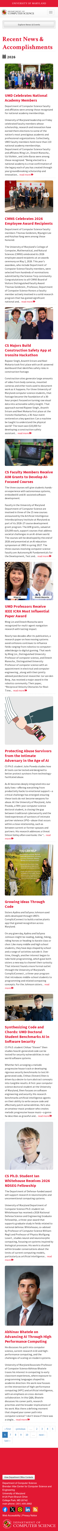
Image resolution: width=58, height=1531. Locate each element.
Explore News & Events (29, 24)
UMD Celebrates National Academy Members (26, 98)
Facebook (5, 1509)
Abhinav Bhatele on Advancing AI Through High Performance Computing (28, 1336)
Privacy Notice (29, 1515)
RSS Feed (35, 1509)
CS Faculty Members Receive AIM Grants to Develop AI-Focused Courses (29, 477)
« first (8, 1428)
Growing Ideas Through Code (25, 904)
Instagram (20, 1509)
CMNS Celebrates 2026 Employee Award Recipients (29, 221)
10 (27, 1434)
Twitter (12, 1509)
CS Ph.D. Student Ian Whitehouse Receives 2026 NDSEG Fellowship (27, 1180)
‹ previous (20, 1428)
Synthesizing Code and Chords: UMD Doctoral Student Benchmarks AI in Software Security (27, 1034)
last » (7, 1440)
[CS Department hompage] (29, 1523)
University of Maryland (29, 3)
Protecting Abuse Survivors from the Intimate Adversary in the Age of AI (28, 755)
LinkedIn (27, 1509)
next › (42, 1434)
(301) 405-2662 (24, 1503)
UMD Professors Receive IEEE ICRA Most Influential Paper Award (27, 611)
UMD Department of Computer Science (23, 12)
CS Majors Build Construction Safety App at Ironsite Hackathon (28, 350)
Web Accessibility (11, 1515)
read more (25, 174)
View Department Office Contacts (18, 1477)
